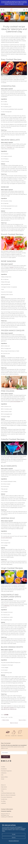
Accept (13, 834)
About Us (3, 785)
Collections (3, 772)
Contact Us (3, 789)
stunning (9, 147)
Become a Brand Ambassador (8, 795)
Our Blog (3, 801)
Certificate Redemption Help (8, 793)
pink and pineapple (15, 401)
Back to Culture (14, 723)
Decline (13, 837)
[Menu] (1, 9)
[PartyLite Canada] (14, 10)
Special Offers (4, 777)
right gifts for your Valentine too (8, 709)
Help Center (4, 787)
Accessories (4, 768)
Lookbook (3, 803)
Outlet (2, 779)
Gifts (2, 775)
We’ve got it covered (9, 707)
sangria (11, 267)
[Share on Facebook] (6, 714)
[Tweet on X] (4, 714)
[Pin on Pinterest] (7, 714)
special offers (15, 6)
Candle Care (4, 799)
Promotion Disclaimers (6, 797)
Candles (3, 766)
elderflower (7, 605)
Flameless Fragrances (6, 770)
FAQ (2, 791)
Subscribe (5, 756)
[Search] (4, 9)
